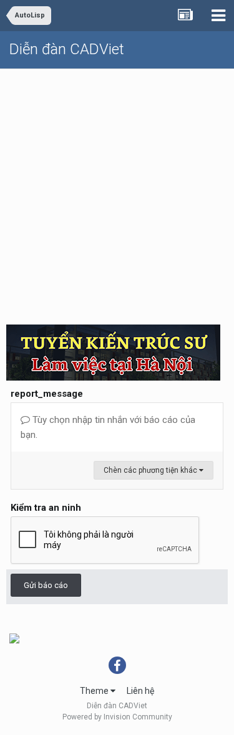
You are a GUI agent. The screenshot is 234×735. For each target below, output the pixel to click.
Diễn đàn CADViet (66, 49)
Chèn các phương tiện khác (151, 470)
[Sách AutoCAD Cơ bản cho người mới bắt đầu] (14, 638)
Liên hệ (140, 691)
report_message (47, 393)
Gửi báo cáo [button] (46, 585)
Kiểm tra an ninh (46, 507)
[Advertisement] (117, 192)
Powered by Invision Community (117, 717)
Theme (95, 691)
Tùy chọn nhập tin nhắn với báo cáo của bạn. (108, 427)
